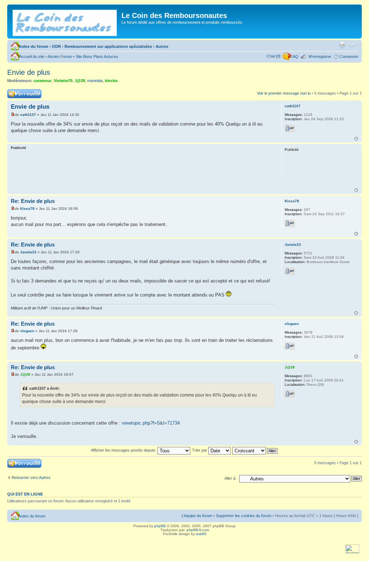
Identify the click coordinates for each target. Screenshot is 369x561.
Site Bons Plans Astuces (97, 56)
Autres (162, 46)
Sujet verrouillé (20, 91)
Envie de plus (28, 72)
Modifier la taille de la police (353, 45)
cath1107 (28, 115)
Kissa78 (27, 209)
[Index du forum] (65, 21)
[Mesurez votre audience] (352, 552)
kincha (111, 80)
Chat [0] (273, 56)
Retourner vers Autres (31, 477)
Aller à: (230, 478)
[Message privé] (290, 128)
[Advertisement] (143, 170)
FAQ (294, 56)
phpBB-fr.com (198, 530)
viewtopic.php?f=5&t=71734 (151, 423)
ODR (56, 46)
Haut (356, 139)
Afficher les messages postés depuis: (124, 450)
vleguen (27, 331)
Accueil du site (31, 56)
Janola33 (28, 252)
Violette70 (63, 80)
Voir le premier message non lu (284, 93)
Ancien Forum (60, 56)
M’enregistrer (320, 56)
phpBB (160, 526)
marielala (95, 80)
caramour (43, 80)
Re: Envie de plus (33, 201)
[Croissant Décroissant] (255, 450)
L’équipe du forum (197, 516)
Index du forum (33, 46)
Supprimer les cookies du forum (243, 516)
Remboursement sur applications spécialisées (108, 46)
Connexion (348, 56)
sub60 (201, 534)
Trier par (200, 450)
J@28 (80, 80)
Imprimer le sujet (342, 45)
